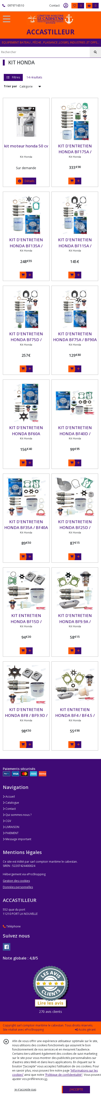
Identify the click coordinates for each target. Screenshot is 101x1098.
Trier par (10, 86)
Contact (54, 5)
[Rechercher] (95, 52)
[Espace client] (65, 5)
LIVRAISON (12, 827)
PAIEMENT (12, 833)
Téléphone (13, 926)
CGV (8, 821)
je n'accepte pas (25, 1089)
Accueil (10, 797)
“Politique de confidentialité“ (63, 1075)
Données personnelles (18, 887)
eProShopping (34, 1030)
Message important (18, 839)
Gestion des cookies (16, 881)
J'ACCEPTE (76, 1089)
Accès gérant (87, 1030)
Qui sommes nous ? (18, 815)
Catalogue (12, 803)
